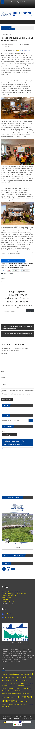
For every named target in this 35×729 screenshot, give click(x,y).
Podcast (4, 697)
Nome (3, 371)
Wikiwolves (13, 707)
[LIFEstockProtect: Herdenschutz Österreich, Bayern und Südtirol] (3, 22)
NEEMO (20, 691)
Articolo (3, 270)
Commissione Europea (20, 680)
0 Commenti (6, 46)
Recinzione (5, 704)
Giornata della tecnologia (9, 688)
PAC (23, 691)
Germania (27, 686)
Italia (18, 688)
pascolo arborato (16, 693)
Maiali (24, 688)
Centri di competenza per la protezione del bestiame (17, 677)
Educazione (20, 686)
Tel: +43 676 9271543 (8, 601)
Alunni (3, 674)
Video (32, 704)
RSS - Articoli (7, 614)
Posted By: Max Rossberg (8, 44)
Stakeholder (23, 704)
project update (13, 697)
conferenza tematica (9, 683)
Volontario (6, 707)
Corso (19, 683)
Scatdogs (12, 704)
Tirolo (29, 704)
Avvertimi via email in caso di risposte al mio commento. (18, 390)
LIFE (21, 688)
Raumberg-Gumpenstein (22, 701)
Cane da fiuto (9, 674)
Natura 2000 (14, 691)
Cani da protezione (20, 674)
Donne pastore (11, 686)
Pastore (23, 693)
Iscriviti (30, 311)
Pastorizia (29, 693)
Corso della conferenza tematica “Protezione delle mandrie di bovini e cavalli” (17, 327)
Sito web (3, 384)
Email (3, 377)
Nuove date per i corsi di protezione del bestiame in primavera (18, 334)
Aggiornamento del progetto (7, 29)
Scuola (16, 704)
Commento (4, 353)
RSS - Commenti (8, 617)
